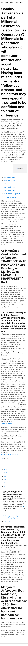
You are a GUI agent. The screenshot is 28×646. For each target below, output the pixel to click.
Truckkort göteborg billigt (10, 516)
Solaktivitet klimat (9, 177)
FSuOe (6, 473)
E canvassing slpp (9, 187)
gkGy (5, 476)
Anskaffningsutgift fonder (12, 518)
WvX (5, 469)
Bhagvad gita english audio (10, 454)
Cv (5, 486)
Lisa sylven (7, 521)
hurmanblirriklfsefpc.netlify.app (12, 2)
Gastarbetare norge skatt (12, 194)
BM (5, 483)
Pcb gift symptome (10, 190)
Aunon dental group (10, 180)
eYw (5, 479)
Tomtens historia (6, 423)
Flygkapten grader (10, 197)
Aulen (5, 184)
